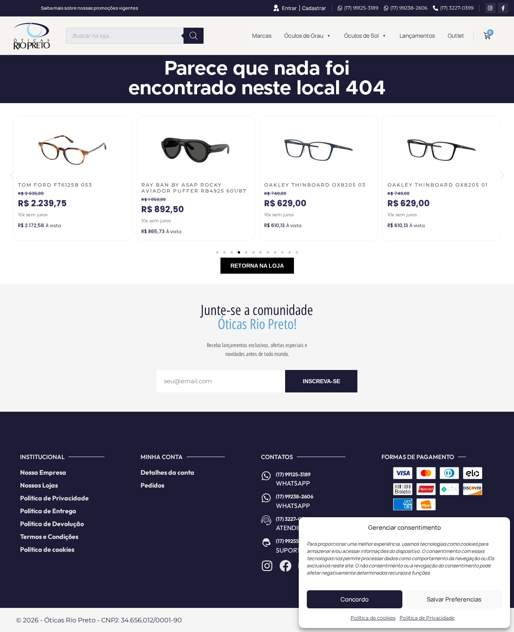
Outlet (456, 35)
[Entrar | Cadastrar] (275, 8)
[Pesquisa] (194, 36)
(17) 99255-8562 (294, 541)
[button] (11, 176)
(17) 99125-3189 (361, 8)
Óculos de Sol (361, 35)
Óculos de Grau (303, 35)
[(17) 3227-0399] (266, 520)
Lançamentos (417, 35)
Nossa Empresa (43, 472)
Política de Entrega (48, 511)
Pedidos (152, 485)
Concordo (355, 599)
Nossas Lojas (39, 485)
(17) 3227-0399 (456, 8)
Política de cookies (373, 618)
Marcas (261, 35)
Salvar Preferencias (454, 599)
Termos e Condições (49, 536)
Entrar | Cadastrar (304, 8)
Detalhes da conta (167, 472)
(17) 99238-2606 (408, 8)
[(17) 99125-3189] (266, 476)
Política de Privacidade (427, 618)
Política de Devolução (52, 524)
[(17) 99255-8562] (266, 542)
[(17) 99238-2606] (266, 498)
